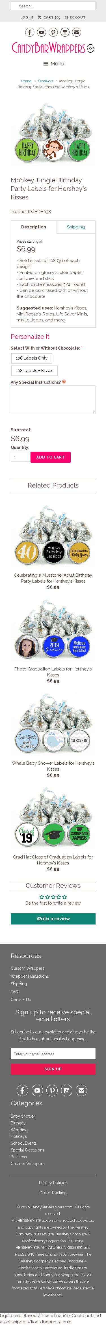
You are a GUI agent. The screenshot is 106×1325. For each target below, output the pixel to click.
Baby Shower (23, 1116)
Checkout (75, 17)
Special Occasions (27, 1150)
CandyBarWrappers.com (52, 1207)
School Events (24, 1143)
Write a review (53, 918)
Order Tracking (53, 1192)
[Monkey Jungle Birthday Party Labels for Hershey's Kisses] (53, 133)
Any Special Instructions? (36, 382)
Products (45, 81)
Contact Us (21, 1000)
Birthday (18, 1123)
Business (19, 1157)
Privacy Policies (53, 1182)
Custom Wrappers (27, 968)
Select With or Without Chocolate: (45, 348)
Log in (26, 17)
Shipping (19, 984)
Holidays (19, 1136)
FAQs (15, 992)
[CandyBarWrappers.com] (53, 47)
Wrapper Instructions (30, 976)
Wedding (19, 1130)
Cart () (51, 17)
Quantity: (20, 447)
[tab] (34, 227)
